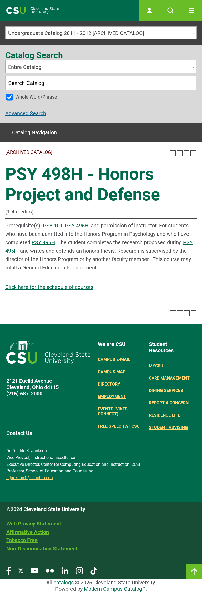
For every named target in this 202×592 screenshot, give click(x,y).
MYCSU (156, 365)
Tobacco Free (22, 540)
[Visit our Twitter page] (20, 570)
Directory (109, 384)
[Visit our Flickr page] (50, 570)
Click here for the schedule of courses (49, 287)
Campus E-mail (114, 359)
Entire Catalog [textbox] (24, 67)
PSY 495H (76, 225)
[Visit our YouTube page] (34, 570)
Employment (112, 396)
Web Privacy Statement (33, 523)
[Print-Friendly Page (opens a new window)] (186, 153)
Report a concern (169, 402)
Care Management (169, 378)
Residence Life (164, 415)
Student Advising (168, 427)
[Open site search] (170, 10)
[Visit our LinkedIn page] (64, 570)
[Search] (190, 83)
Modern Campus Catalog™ (114, 589)
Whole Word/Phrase (36, 97)
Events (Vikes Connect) (113, 411)
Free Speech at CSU (119, 426)
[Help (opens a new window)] (193, 153)
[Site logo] (32, 10)
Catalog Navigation (34, 132)
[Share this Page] (180, 153)
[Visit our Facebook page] (8, 570)
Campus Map (111, 371)
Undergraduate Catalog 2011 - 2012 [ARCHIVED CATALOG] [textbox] (76, 33)
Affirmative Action (27, 532)
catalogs (64, 582)
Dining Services (166, 390)
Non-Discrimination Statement (42, 548)
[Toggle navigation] (191, 10)
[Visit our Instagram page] (79, 570)
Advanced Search (25, 113)
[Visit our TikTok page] (93, 570)
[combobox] (101, 32)
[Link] (194, 571)
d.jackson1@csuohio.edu (29, 477)
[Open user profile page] (149, 10)
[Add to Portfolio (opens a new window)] (173, 153)
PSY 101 (53, 225)
